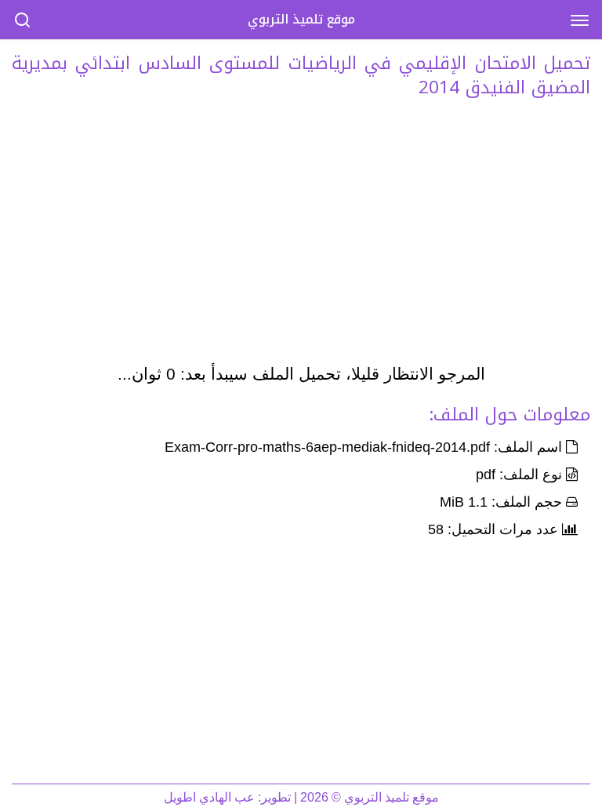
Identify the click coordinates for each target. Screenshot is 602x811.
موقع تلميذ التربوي (301, 19)
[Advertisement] (301, 235)
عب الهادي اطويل (209, 797)
